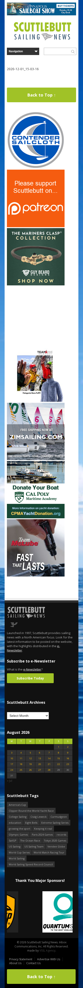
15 (58, 758)
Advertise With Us (48, 959)
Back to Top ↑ (41, 95)
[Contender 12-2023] (36, 168)
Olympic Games (18, 834)
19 (30, 764)
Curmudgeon (58, 816)
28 (49, 769)
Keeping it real (43, 828)
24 (11, 769)
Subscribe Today (30, 678)
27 (39, 769)
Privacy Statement (20, 959)
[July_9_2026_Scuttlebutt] (36, 517)
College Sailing (18, 816)
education (15, 822)
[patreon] (36, 226)
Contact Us (33, 963)
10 (11, 758)
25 (21, 769)
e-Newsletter (32, 669)
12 (30, 758)
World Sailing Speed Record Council (31, 864)
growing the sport (19, 828)
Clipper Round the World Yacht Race (31, 810)
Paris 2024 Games (42, 834)
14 (49, 758)
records (61, 834)
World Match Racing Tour (49, 852)
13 (39, 758)
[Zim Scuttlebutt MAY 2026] (36, 459)
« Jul (9, 781)
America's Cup (17, 804)
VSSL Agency (47, 950)
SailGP (12, 840)
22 (58, 764)
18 (21, 764)
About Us (15, 963)
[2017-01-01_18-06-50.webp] (40, 912)
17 (11, 764)
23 (67, 764)
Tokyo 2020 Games (55, 840)
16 (67, 758)
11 (21, 758)
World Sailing (17, 858)
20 (39, 764)
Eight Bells (31, 822)
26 (30, 769)
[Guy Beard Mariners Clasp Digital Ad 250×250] (36, 284)
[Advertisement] (36, 315)
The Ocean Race (30, 840)
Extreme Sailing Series (54, 822)
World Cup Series (19, 852)
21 (49, 764)
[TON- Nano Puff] (36, 401)
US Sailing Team (34, 846)
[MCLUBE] (36, 575)
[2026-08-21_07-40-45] (41, 14)
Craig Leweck (38, 816)
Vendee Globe (56, 846)
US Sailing (15, 846)
